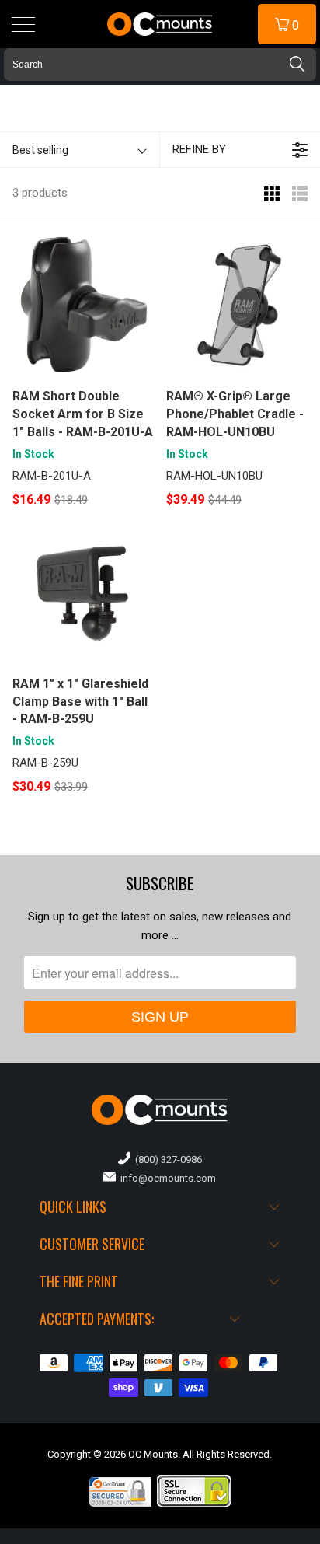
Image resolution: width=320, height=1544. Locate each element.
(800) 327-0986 (166, 1159)
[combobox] (160, 64)
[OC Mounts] (160, 24)
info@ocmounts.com (166, 1178)
